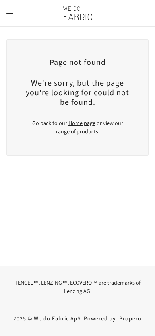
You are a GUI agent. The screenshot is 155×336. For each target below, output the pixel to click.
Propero (130, 319)
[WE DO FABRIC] (77, 13)
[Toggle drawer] (9, 13)
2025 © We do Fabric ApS (47, 319)
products (87, 132)
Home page (81, 123)
